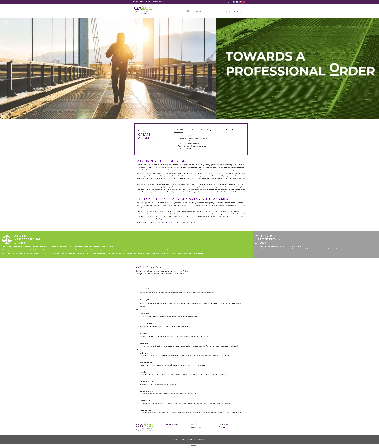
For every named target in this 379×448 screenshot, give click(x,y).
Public (188, 11)
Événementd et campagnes (232, 11)
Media (141, 2)
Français (227, 2)
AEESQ (207, 11)
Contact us (147, 2)
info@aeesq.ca (196, 427)
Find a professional (157, 2)
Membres (197, 11)
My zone (135, 2)
